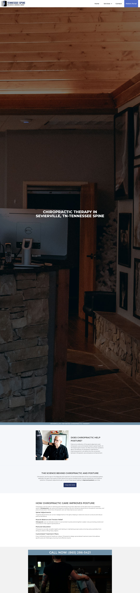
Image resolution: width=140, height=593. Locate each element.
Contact (119, 4)
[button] (107, 3)
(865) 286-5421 (79, 552)
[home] (13, 3)
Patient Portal (131, 4)
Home (97, 4)
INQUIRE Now (70, 485)
